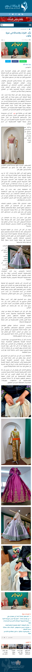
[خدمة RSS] (22, 14)
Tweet (7, 61)
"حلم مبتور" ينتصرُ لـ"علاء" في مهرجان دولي (18, 616)
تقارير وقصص (23, 29)
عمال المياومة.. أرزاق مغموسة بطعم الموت (17, 625)
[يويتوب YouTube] (19, 14)
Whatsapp (23, 61)
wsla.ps (18, 669)
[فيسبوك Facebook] (9, 14)
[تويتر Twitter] (12, 14)
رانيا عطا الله (27, 64)
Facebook (15, 61)
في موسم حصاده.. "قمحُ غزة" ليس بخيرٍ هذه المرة (16, 618)
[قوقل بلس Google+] (16, 14)
